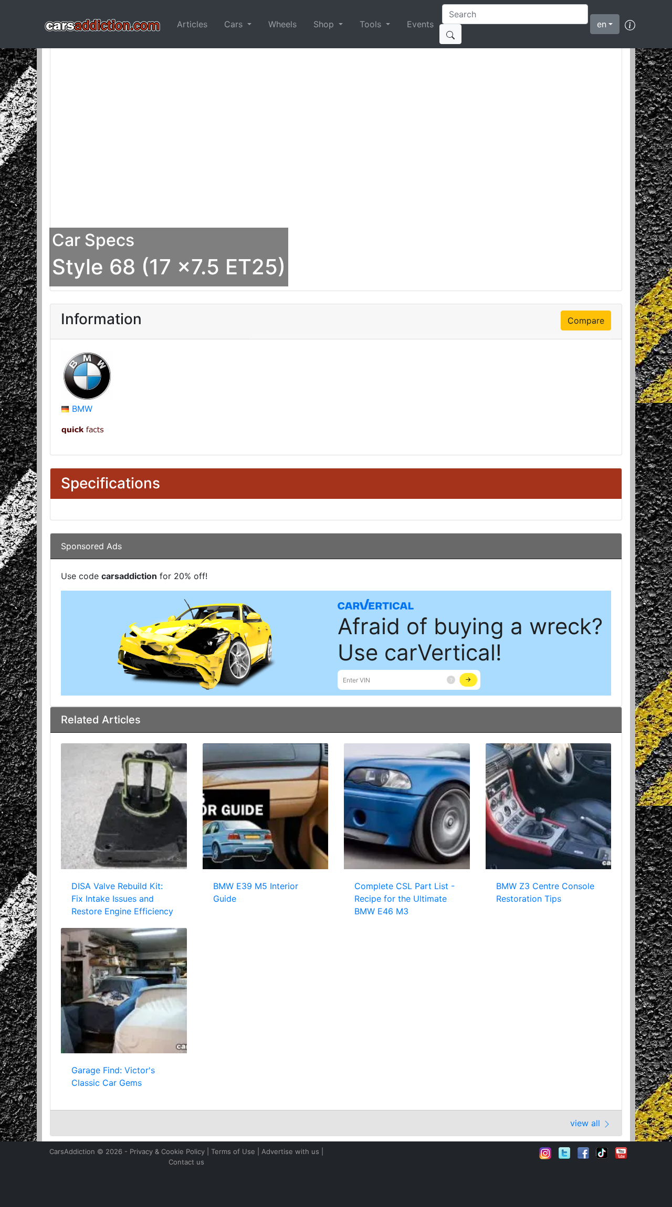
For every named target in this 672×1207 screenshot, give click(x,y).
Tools (372, 24)
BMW (82, 408)
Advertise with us (290, 1151)
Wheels (282, 24)
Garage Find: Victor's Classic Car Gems (113, 1076)
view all (586, 1123)
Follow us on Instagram (545, 1153)
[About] (630, 24)
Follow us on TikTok (602, 1153)
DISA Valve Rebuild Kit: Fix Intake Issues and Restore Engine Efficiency (122, 898)
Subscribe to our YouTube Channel (621, 1153)
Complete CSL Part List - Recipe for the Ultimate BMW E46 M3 (404, 898)
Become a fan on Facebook (583, 1153)
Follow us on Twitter (564, 1153)
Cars (234, 24)
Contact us (186, 1162)
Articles (192, 24)
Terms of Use (233, 1151)
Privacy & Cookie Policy (167, 1151)
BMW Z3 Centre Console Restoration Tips (545, 892)
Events (420, 24)
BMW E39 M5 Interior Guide (255, 892)
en (601, 24)
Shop (325, 24)
